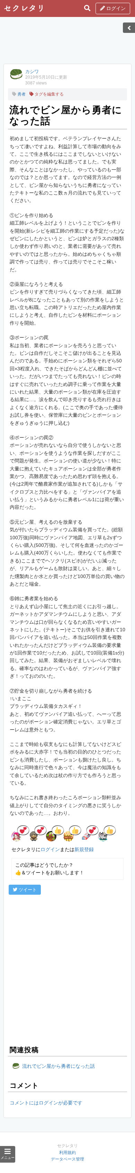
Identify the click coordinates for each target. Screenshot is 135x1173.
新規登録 (84, 849)
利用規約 (67, 1152)
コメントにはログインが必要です (46, 1103)
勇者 (21, 94)
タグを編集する (49, 94)
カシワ (32, 71)
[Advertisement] (67, 42)
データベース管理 (67, 1159)
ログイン (115, 8)
